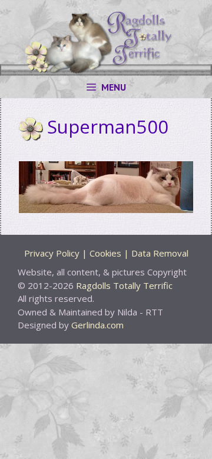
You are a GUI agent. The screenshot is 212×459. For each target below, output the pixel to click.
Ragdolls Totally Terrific (124, 285)
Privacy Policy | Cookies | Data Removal (106, 253)
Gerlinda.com (97, 325)
